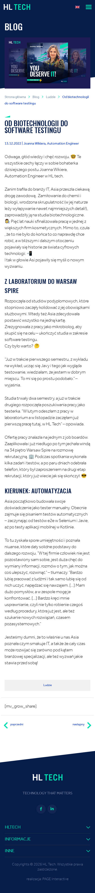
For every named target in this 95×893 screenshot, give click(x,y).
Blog (36, 97)
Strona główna (15, 97)
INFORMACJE (18, 839)
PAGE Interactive (55, 879)
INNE (10, 851)
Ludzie (51, 97)
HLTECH (13, 827)
